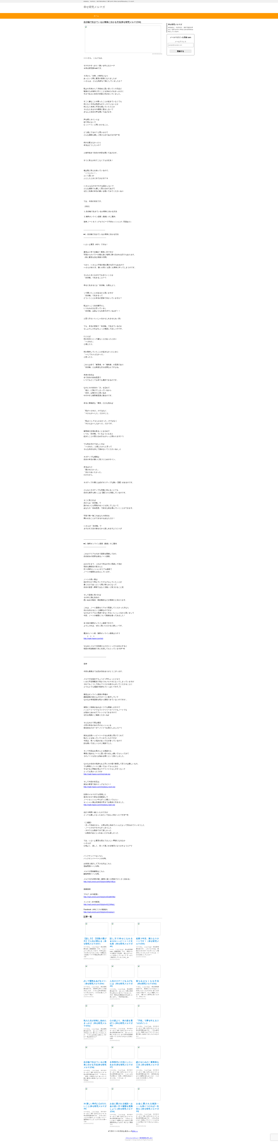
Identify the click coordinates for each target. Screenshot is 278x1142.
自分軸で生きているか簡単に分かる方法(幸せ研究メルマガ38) (95, 1064)
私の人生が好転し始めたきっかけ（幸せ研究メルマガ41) (95, 1023)
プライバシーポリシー (132, 1138)
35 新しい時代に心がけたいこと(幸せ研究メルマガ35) (95, 1106)
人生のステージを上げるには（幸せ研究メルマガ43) (121, 983)
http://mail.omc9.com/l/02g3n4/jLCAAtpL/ (99, 904)
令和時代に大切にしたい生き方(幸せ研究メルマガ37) (121, 1064)
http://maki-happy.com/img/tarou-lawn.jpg (99, 804)
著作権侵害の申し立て (146, 1138)
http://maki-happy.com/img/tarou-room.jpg (99, 786)
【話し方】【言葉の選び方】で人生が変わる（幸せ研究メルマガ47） (95, 941)
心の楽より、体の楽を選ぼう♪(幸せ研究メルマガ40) (121, 1023)
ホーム (96, 16)
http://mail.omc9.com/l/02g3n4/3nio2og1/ (99, 912)
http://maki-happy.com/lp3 (93, 638)
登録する (180, 51)
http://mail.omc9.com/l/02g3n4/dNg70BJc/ (100, 881)
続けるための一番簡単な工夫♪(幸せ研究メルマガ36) (147, 1064)
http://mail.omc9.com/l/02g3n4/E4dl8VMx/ (99, 896)
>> (137, 1131)
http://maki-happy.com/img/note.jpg (97, 774)
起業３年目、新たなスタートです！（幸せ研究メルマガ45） (147, 941)
